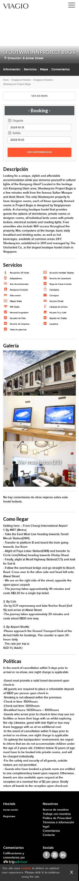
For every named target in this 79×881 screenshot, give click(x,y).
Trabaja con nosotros (57, 814)
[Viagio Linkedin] (63, 855)
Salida (16, 133)
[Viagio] (15, 6)
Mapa (44, 69)
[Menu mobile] (71, 6)
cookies (26, 868)
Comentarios (60, 69)
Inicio (6, 80)
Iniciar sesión (10, 809)
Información (11, 69)
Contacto (49, 835)
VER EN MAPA (39, 96)
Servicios (30, 69)
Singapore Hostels (21, 80)
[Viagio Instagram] (54, 855)
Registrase (9, 816)
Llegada (17, 120)
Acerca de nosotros (56, 809)
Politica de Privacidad (57, 818)
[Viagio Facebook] (46, 855)
